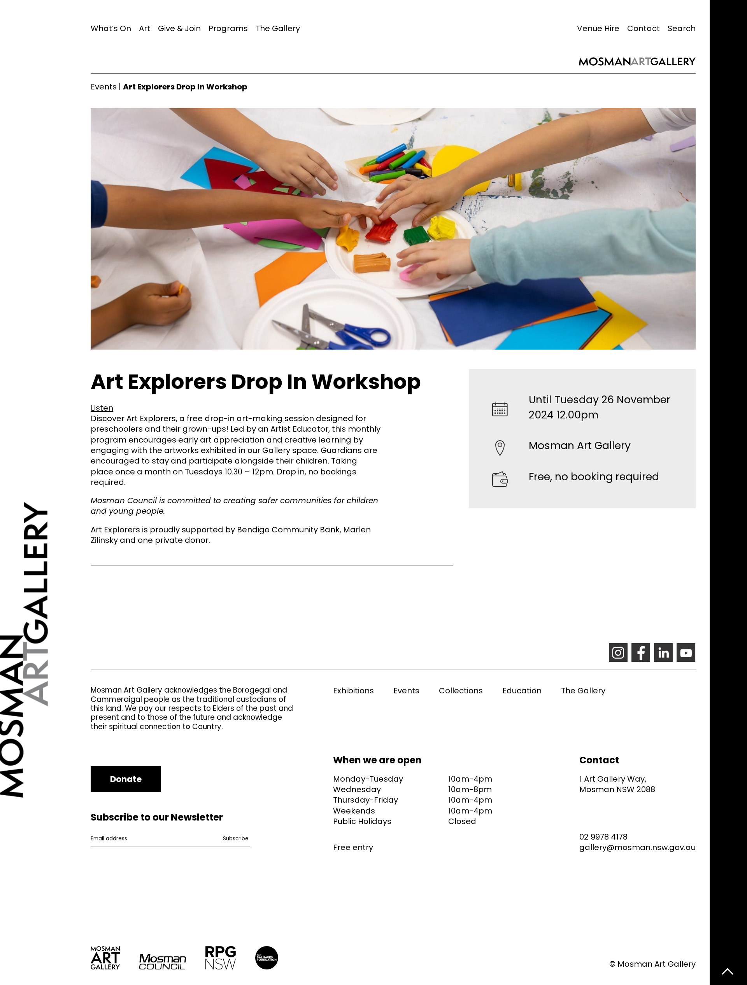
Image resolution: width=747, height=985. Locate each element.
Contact (643, 28)
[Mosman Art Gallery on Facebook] (640, 652)
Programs (228, 28)
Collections (461, 690)
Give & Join (179, 28)
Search (682, 28)
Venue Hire (598, 28)
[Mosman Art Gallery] (45, 492)
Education (522, 690)
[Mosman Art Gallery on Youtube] (686, 652)
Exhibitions (353, 690)
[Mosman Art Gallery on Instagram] (618, 652)
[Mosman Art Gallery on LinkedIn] (663, 652)
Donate (126, 779)
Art (144, 28)
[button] (102, 407)
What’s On (111, 28)
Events (104, 86)
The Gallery (278, 28)
